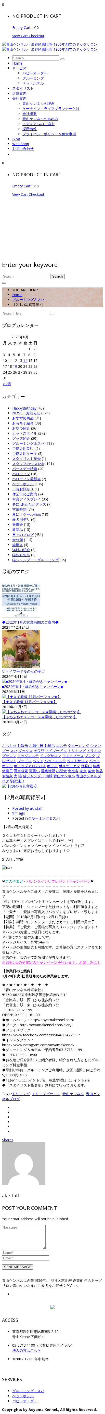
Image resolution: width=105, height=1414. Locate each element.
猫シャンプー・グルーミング (35, 559)
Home (17, 294)
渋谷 (99, 770)
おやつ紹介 (21, 428)
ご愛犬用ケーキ (24, 453)
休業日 (7, 770)
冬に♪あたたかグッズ (29, 504)
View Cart (20, 35)
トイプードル (56, 750)
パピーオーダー (24, 1401)
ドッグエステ (28, 755)
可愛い (34, 770)
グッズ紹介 (21, 438)
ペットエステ (55, 760)
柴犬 (91, 770)
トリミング (77, 750)
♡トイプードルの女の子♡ (23, 671)
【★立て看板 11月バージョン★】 (29, 701)
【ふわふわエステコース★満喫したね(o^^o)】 (39, 716)
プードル (24, 760)
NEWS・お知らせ (26, 413)
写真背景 (21, 770)
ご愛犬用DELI (23, 448)
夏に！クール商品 (26, 514)
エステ (61, 745)
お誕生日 (36, 745)
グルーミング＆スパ (28, 299)
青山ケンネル (64, 775)
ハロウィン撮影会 (26, 478)
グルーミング (78, 745)
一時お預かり (23, 489)
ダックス (25, 750)
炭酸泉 (7, 775)
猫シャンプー (33, 775)
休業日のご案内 (24, 494)
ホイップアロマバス (30, 765)
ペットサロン (77, 760)
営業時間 (19, 509)
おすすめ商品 (23, 418)
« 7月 (7, 383)
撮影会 (17, 524)
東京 (83, 770)
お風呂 (49, 745)
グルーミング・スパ (28, 1390)
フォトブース (73, 755)
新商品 (17, 529)
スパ (13, 750)
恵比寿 (73, 770)
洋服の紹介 (21, 549)
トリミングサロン (46, 1093)
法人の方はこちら (26, 1350)
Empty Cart (22, 27)
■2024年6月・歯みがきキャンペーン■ (32, 686)
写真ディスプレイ (26, 499)
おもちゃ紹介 (23, 423)
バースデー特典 (24, 468)
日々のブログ (23, 534)
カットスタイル (24, 433)
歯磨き (17, 544)
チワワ (39, 750)
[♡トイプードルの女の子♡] (21, 666)
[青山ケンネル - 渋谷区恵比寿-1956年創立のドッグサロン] (49, 44)
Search (57, 276)
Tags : (7, 1093)
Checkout (36, 35)
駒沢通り (17, 781)
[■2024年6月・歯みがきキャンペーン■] (34, 681)
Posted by (27, 808)
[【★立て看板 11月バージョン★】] (31, 696)
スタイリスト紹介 (26, 458)
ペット (38, 760)
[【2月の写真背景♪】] (20, 786)
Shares (7, 1139)
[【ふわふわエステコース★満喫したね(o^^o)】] (41, 711)
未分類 (17, 539)
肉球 (48, 775)
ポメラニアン (69, 765)
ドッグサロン (50, 755)
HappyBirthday (24, 408)
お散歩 (22, 745)
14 (25, 360)
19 (15, 366)
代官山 (86, 765)
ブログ (90, 755)
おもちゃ (9, 745)
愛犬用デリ (21, 519)
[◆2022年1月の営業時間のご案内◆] (21, 617)
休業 (96, 765)
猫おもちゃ (21, 554)
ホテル (52, 765)
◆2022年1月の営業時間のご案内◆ (30, 622)
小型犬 (61, 770)
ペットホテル (23, 483)
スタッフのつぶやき (28, 463)
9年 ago (18, 813)
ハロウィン (21, 473)
